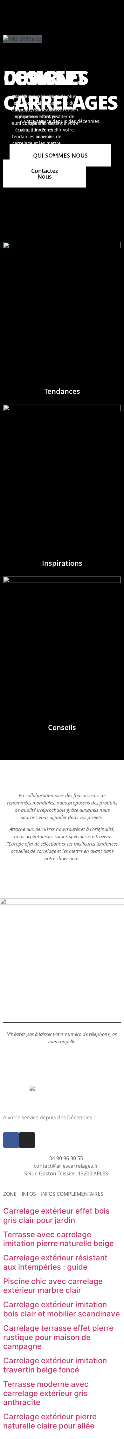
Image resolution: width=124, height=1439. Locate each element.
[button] (65, 14)
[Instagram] (27, 1140)
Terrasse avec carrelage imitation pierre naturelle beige (58, 1239)
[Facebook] (11, 1140)
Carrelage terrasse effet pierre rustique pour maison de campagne (58, 1337)
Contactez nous (44, 173)
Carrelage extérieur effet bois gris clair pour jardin (56, 1215)
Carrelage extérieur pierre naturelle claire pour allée (50, 1421)
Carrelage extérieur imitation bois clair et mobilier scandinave (61, 1309)
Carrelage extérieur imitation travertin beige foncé (55, 1365)
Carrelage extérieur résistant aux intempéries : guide (55, 1262)
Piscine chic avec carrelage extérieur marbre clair (53, 1286)
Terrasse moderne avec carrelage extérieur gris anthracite (46, 1393)
